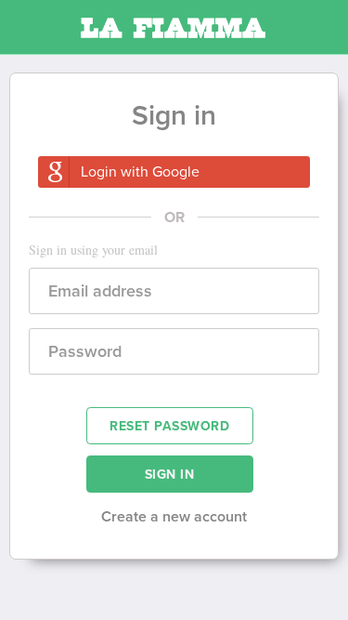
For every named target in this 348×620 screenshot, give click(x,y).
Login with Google (140, 172)
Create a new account (174, 517)
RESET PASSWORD (169, 426)
